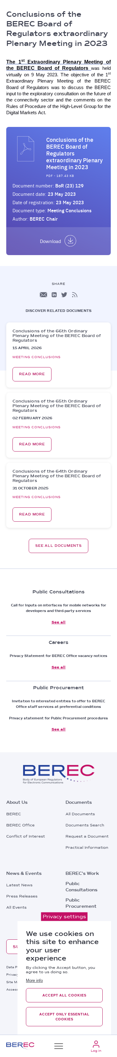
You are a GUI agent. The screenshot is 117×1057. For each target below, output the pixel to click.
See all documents (58, 546)
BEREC (13, 814)
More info (34, 980)
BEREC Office (20, 825)
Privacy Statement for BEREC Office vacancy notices (58, 656)
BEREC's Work (82, 873)
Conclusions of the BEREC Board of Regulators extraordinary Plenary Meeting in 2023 (74, 153)
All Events (16, 907)
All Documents (80, 814)
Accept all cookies (64, 995)
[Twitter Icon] (64, 294)
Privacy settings (64, 917)
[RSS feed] (74, 294)
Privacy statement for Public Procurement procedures (58, 718)
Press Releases (21, 896)
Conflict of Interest (25, 836)
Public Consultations (81, 886)
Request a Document (87, 836)
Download (50, 241)
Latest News (19, 885)
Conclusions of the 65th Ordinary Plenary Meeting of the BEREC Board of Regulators (56, 406)
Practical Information (87, 847)
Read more (32, 374)
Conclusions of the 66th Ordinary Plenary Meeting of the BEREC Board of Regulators (56, 336)
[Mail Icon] (43, 294)
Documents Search (85, 825)
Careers (75, 916)
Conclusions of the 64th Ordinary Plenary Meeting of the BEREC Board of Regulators (56, 476)
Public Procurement (81, 903)
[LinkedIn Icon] (54, 294)
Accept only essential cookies (64, 1016)
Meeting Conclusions (69, 210)
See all (58, 622)
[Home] (20, 1046)
